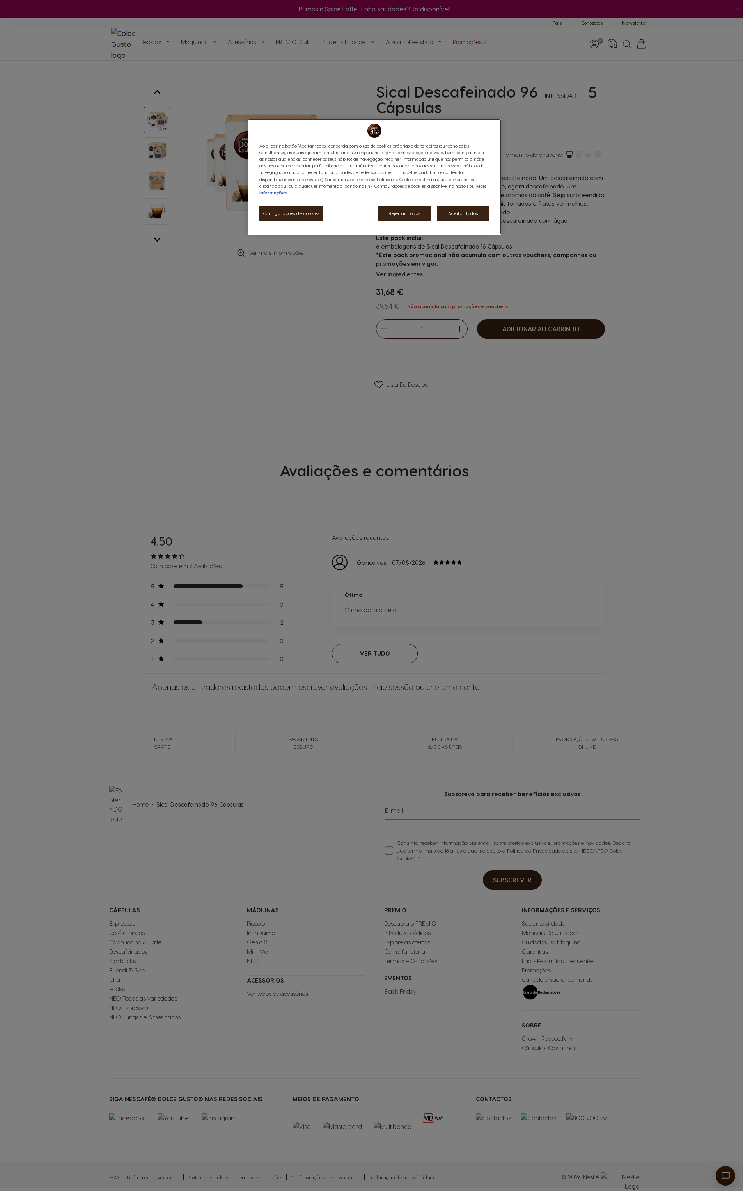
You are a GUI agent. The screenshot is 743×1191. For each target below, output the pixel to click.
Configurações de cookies (291, 213)
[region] (374, 176)
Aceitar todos (463, 213)
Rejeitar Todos (404, 213)
